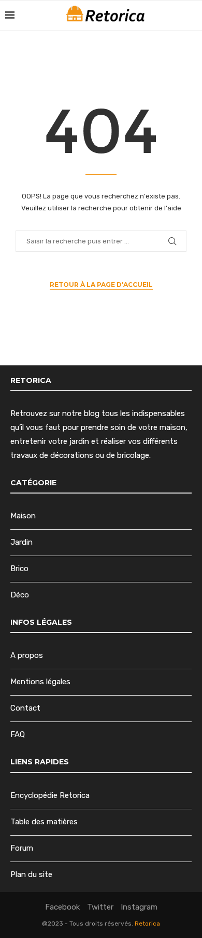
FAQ (17, 734)
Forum (21, 848)
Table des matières (44, 821)
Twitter (100, 907)
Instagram (139, 907)
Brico (19, 568)
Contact (25, 708)
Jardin (21, 542)
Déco (19, 594)
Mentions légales (40, 681)
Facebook (62, 907)
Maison (23, 515)
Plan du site (31, 874)
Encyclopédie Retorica (50, 795)
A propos (26, 655)
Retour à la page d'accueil (101, 284)
